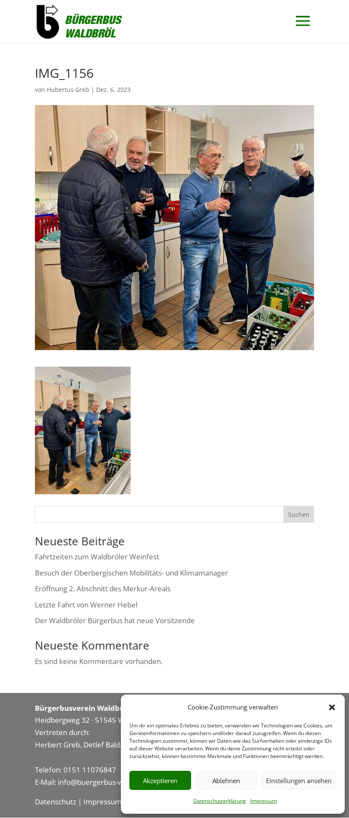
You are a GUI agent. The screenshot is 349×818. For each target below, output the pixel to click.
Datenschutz (55, 802)
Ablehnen (226, 780)
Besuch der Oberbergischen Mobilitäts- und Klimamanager (131, 573)
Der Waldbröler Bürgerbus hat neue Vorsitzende (115, 620)
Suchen (298, 514)
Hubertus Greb (68, 90)
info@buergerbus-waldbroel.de (109, 782)
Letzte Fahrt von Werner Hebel (86, 605)
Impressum (263, 800)
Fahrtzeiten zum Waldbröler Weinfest (97, 556)
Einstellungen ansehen (299, 780)
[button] (332, 707)
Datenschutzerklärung (219, 800)
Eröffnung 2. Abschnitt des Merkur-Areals (103, 588)
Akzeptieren (160, 780)
